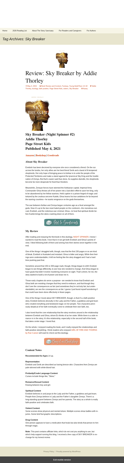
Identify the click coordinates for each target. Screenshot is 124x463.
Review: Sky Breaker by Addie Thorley (61, 76)
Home (4, 31)
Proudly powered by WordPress (68, 451)
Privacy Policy (48, 451)
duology (35, 88)
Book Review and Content (51, 86)
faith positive (44, 88)
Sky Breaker (74, 88)
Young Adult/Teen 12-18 (78, 86)
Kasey (85, 88)
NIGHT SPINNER (81, 237)
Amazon (29, 155)
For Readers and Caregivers (70, 31)
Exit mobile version (62, 460)
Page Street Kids (56, 88)
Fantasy (65, 86)
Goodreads (53, 155)
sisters (65, 88)
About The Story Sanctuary (43, 31)
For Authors (91, 31)
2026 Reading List (20, 31)
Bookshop (41, 155)
